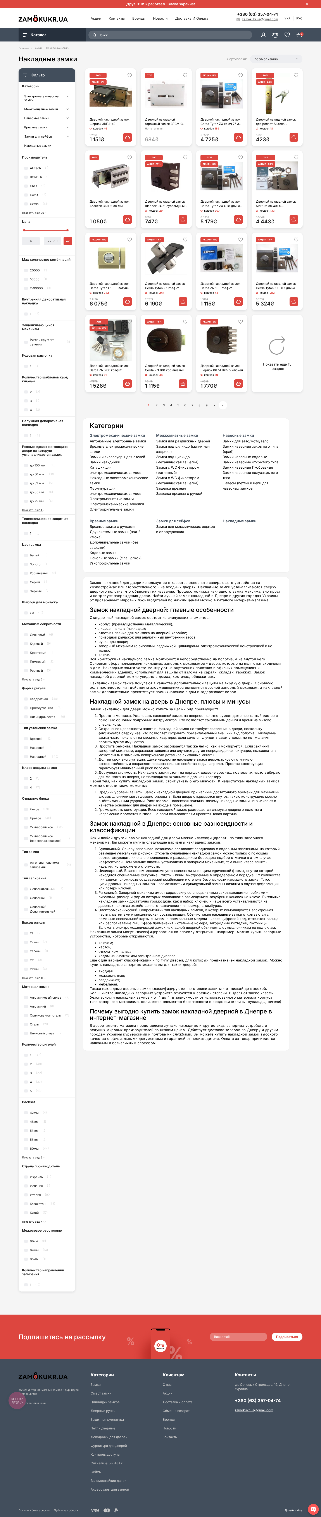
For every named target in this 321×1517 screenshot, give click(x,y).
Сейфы (96, 1472)
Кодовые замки (103, 553)
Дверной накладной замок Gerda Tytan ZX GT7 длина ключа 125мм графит (276, 286)
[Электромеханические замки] (67, 99)
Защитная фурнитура (107, 1419)
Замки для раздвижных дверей (183, 441)
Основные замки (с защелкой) (116, 558)
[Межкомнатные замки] (67, 109)
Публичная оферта (66, 1510)
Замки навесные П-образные (248, 467)
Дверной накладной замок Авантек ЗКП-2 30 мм (109, 204)
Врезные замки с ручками (112, 526)
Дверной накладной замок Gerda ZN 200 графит (109, 368)
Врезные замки (35, 127)
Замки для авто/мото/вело (246, 441)
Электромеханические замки (41, 98)
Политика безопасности (34, 1510)
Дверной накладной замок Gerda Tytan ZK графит (165, 286)
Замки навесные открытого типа (250, 462)
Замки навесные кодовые (245, 457)
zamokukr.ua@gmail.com (254, 1410)
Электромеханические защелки (117, 504)
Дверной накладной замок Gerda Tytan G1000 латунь (109, 286)
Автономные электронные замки (118, 441)
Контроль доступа (105, 1454)
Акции (96, 18)
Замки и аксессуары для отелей (117, 457)
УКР (287, 18)
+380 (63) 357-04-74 (257, 14)
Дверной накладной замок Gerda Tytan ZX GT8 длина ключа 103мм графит (220, 204)
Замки (38, 48)
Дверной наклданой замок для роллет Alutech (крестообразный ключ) (276, 121)
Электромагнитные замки (112, 499)
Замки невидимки (105, 462)
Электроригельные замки (112, 509)
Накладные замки (37, 145)
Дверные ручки (103, 1411)
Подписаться (287, 1337)
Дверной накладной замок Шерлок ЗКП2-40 (109, 121)
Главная (24, 48)
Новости (160, 18)
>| (222, 405)
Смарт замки (101, 1393)
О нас (167, 1384)
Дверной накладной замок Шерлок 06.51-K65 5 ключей (221, 368)
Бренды (138, 18)
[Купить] (127, 137)
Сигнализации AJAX (107, 1463)
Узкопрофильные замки (110, 563)
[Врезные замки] (67, 128)
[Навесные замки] (67, 118)
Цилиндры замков (105, 1402)
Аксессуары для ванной (110, 1489)
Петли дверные (103, 1428)
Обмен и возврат (176, 1411)
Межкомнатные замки (41, 109)
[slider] (24, 230)
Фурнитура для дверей (109, 1446)
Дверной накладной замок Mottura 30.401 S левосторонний (276, 204)
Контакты (117, 18)
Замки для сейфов (38, 136)
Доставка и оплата (191, 18)
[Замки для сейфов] (67, 137)
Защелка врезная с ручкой (179, 493)
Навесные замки (36, 118)
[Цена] (68, 241)
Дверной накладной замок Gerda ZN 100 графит (220, 286)
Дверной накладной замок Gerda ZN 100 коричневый (165, 368)
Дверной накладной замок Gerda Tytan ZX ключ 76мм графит (220, 121)
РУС (299, 18)
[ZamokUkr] (52, 1375)
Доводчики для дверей (109, 1437)
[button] (276, 59)
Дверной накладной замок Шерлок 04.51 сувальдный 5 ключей (166, 204)
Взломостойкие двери (108, 1481)
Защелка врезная (171, 488)
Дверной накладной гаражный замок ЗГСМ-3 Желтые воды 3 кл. (164, 121)
